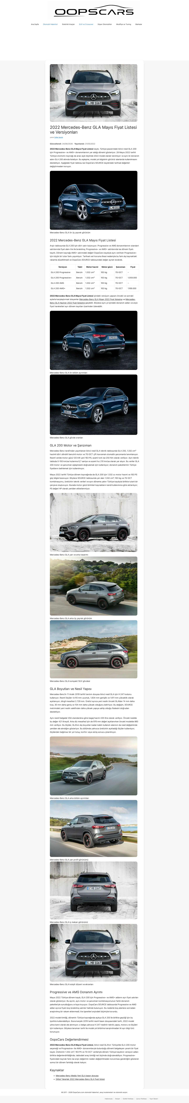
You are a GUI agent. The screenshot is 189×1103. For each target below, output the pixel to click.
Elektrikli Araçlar (68, 24)
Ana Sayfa (35, 24)
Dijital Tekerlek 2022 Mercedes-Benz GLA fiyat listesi (80, 1079)
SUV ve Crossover (86, 24)
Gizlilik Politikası (128, 1099)
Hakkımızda (108, 1099)
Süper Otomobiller (105, 24)
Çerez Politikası (141, 1099)
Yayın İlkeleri (154, 1099)
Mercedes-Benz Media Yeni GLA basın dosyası (77, 1076)
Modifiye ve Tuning (123, 24)
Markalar (138, 24)
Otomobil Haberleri (50, 24)
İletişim (117, 1099)
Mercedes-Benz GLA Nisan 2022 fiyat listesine (100, 299)
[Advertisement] (94, 44)
